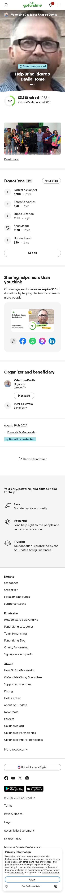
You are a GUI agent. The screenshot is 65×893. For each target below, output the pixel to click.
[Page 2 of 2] (34, 84)
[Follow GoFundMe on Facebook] (6, 778)
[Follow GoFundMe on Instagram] (27, 778)
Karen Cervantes (25, 201)
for (34, 14)
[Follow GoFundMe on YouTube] (13, 778)
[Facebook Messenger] (42, 341)
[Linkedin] (52, 341)
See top (53, 180)
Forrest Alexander (25, 189)
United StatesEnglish (34, 767)
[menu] (58, 4)
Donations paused (34, 66)
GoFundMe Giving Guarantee (32, 550)
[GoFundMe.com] (32, 5)
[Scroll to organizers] (6, 14)
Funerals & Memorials (21, 432)
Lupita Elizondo (24, 213)
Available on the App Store (35, 789)
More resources (14, 749)
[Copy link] (13, 341)
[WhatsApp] (32, 341)
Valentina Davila (24, 380)
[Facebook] (22, 341)
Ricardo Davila (23, 403)
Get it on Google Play (14, 789)
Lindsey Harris (23, 238)
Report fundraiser (35, 459)
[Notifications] (50, 4)
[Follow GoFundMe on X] (20, 778)
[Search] (6, 4)
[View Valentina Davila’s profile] (7, 383)
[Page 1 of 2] (31, 84)
